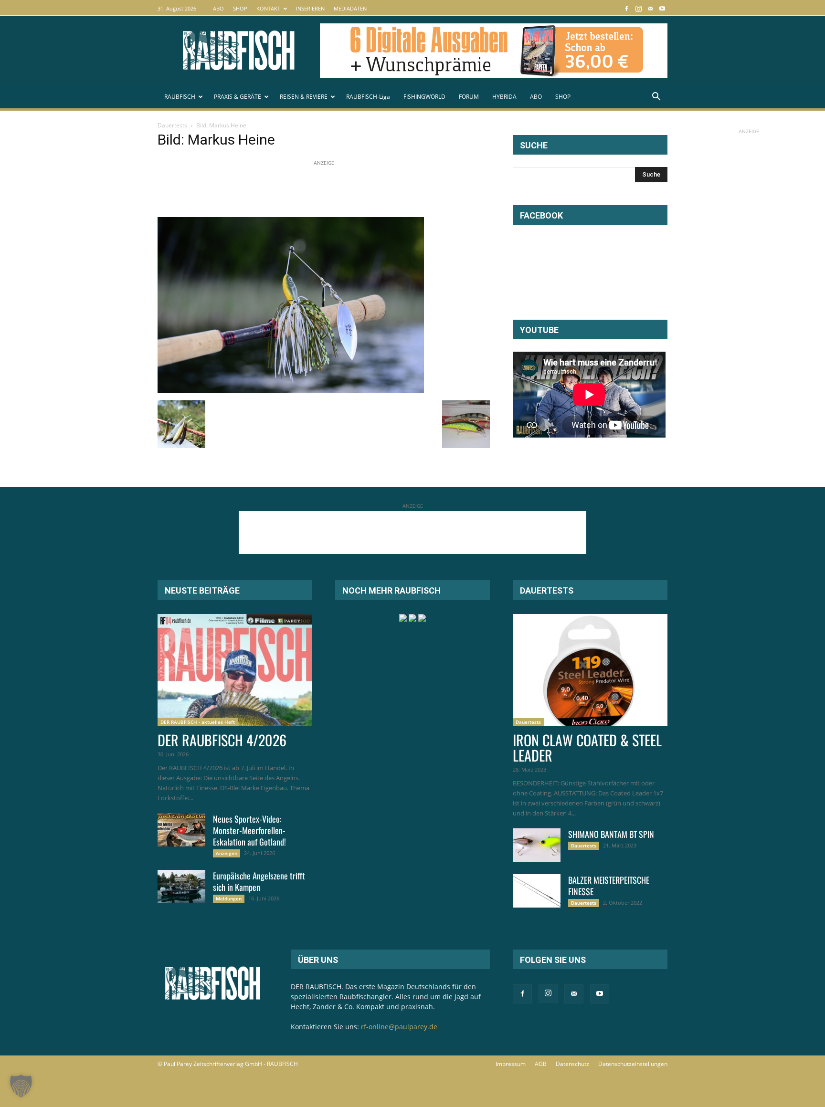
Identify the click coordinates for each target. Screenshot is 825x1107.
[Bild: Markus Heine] (291, 390)
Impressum (511, 1064)
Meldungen (229, 898)
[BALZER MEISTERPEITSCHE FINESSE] (537, 891)
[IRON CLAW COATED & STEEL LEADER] (590, 670)
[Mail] (650, 8)
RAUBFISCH (179, 97)
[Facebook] (626, 8)
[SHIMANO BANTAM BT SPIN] (537, 845)
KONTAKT (268, 8)
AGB (541, 1064)
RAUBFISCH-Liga (368, 97)
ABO (218, 8)
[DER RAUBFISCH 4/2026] (235, 670)
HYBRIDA (504, 97)
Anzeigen (226, 853)
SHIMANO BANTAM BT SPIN (611, 834)
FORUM (469, 97)
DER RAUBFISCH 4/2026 (222, 740)
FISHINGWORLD (424, 97)
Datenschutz (572, 1064)
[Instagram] (638, 8)
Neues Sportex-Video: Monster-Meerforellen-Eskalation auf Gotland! (249, 830)
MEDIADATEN (350, 8)
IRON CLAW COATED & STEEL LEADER (587, 747)
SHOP (240, 8)
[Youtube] (662, 8)
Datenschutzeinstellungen (632, 1064)
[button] (656, 97)
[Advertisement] (331, 189)
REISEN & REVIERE (304, 97)
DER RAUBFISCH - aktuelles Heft (197, 722)
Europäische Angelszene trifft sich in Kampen (259, 881)
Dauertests (172, 125)
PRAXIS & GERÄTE (237, 97)
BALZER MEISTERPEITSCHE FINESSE (608, 886)
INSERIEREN (310, 8)
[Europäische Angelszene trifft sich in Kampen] (181, 886)
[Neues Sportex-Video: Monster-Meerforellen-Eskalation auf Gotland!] (181, 829)
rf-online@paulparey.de (399, 1026)
